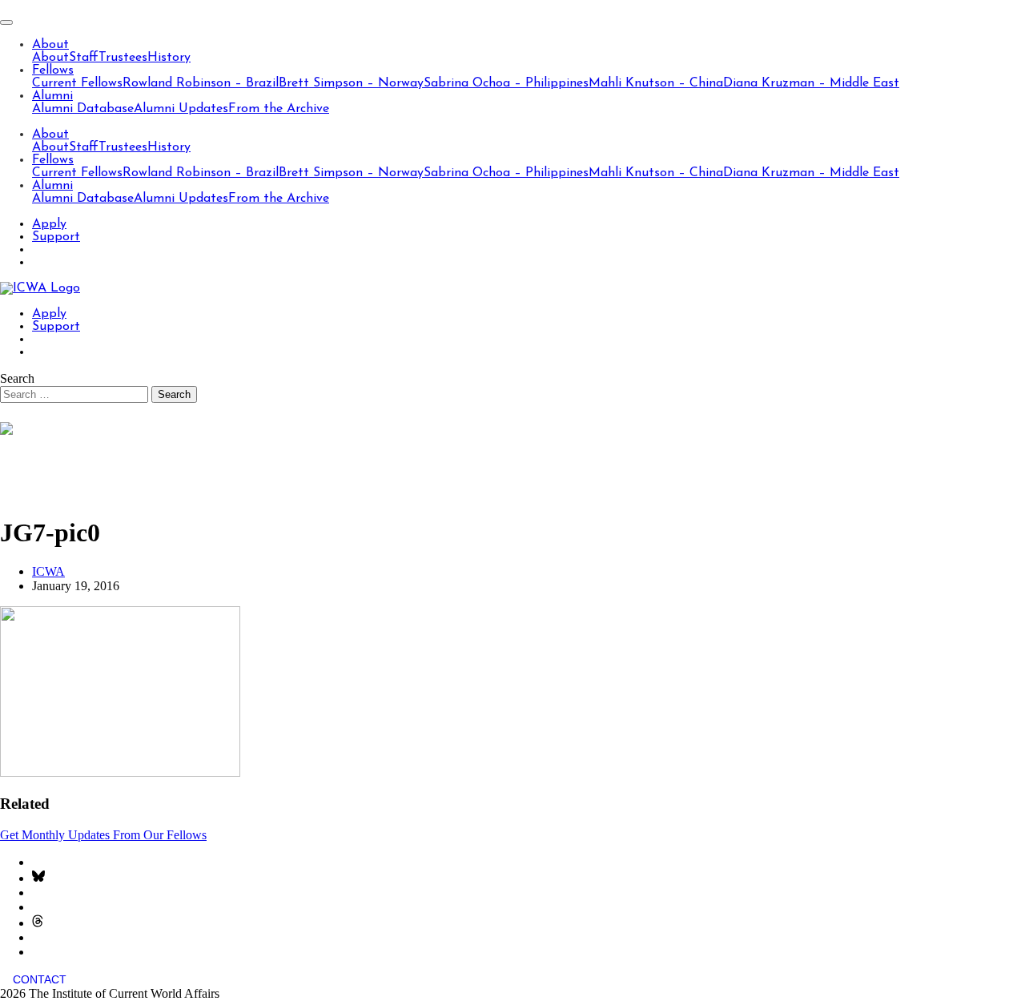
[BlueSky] (38, 878)
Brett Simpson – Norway (351, 83)
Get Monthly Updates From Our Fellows (103, 835)
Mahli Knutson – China (656, 83)
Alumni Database (83, 109)
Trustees (122, 57)
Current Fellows (77, 83)
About (50, 44)
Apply (49, 224)
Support (56, 237)
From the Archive (278, 109)
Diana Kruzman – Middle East (811, 83)
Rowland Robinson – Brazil (201, 83)
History (169, 57)
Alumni (52, 96)
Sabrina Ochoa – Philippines (506, 83)
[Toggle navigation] (6, 22)
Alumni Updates (181, 109)
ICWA (48, 571)
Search (17, 378)
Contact (39, 979)
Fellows (53, 70)
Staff (83, 57)
